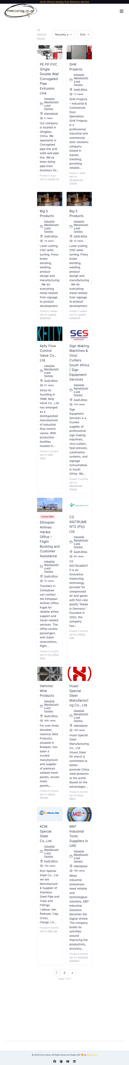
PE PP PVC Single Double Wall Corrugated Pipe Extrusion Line (49, 78)
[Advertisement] (64, 1009)
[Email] (68, 1061)
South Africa (80, 89)
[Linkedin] (74, 1061)
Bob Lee (52, 931)
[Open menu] (121, 11)
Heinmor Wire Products (47, 691)
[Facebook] (54, 1061)
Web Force (92, 1055)
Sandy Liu (53, 179)
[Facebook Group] (61, 1061)
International (51, 113)
